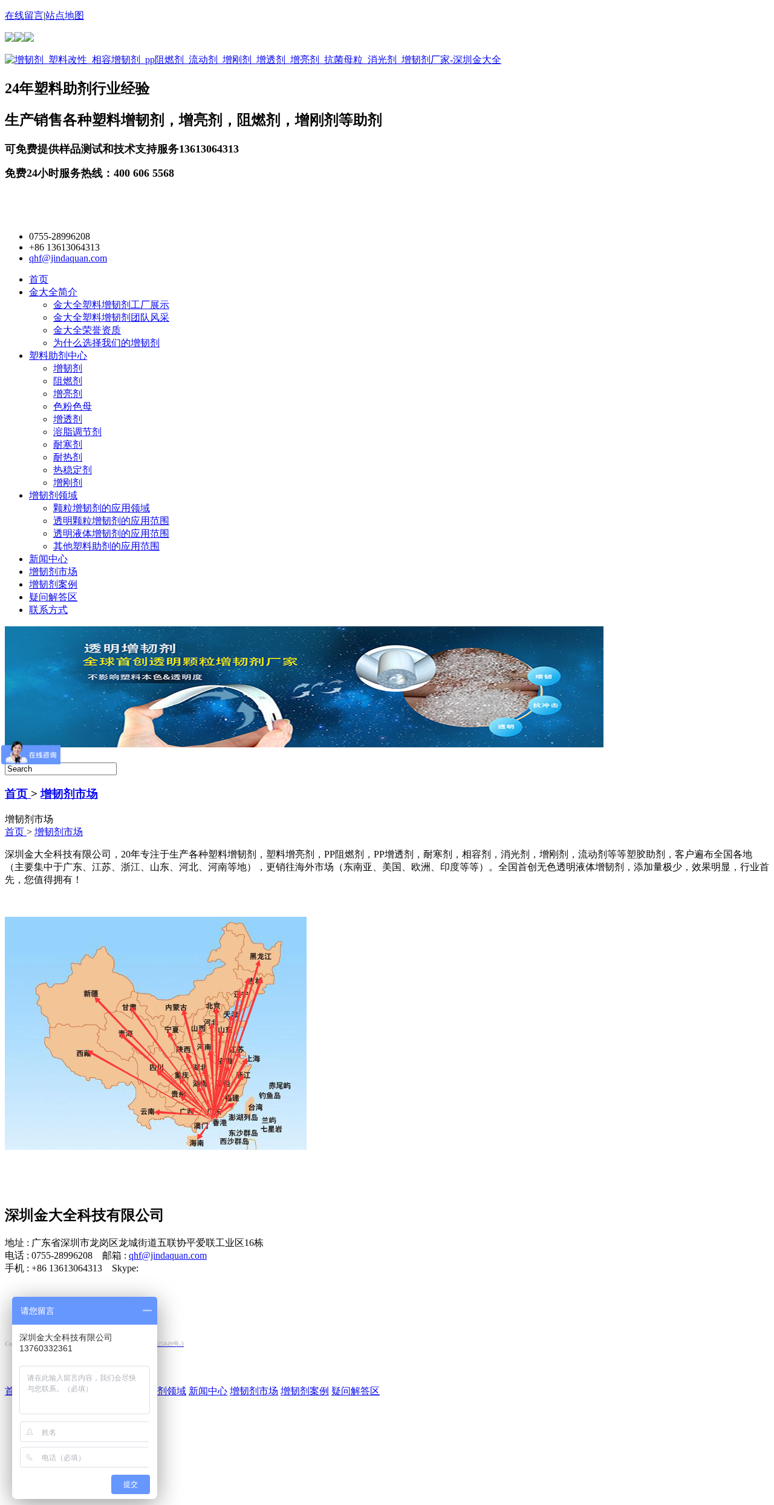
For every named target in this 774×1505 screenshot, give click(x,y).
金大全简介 (53, 292)
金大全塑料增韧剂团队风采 (111, 317)
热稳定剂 (72, 470)
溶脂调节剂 (77, 432)
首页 (38, 279)
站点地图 (64, 15)
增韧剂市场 (53, 571)
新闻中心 (48, 559)
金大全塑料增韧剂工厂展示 (111, 305)
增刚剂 (67, 482)
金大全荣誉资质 (87, 330)
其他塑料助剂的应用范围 (106, 546)
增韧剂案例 (53, 584)
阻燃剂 (67, 381)
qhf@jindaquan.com (68, 258)
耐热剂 (67, 457)
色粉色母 (72, 406)
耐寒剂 (67, 444)
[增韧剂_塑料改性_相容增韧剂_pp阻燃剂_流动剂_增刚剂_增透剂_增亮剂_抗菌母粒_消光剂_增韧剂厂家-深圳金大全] (253, 59)
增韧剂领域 (53, 495)
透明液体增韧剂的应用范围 (111, 533)
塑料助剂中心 (58, 355)
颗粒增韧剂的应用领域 (101, 508)
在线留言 (24, 15)
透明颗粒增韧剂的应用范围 (111, 521)
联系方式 (48, 610)
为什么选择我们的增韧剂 (106, 343)
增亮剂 (67, 394)
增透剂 (67, 419)
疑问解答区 (53, 597)
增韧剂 (67, 368)
